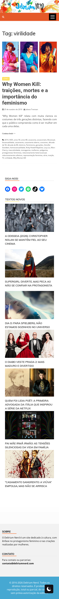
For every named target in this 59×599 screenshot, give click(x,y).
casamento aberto (32, 142)
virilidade (8, 158)
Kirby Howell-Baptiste (34, 147)
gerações (39, 145)
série (45, 155)
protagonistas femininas (11, 153)
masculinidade (14, 150)
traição (51, 155)
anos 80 (24, 140)
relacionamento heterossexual (34, 153)
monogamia (26, 150)
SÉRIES (6, 78)
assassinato (42, 140)
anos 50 (17, 140)
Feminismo (30, 145)
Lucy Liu (47, 147)
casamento (19, 142)
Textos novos (15, 199)
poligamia (44, 150)
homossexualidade (17, 147)
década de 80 (12, 145)
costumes (44, 142)
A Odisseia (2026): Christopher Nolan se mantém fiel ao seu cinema (26, 239)
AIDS (11, 140)
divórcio (22, 145)
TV (3, 158)
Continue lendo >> (8, 134)
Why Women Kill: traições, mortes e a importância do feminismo (25, 93)
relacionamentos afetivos (12, 155)
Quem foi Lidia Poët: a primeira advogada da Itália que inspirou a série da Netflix (28, 404)
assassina (32, 140)
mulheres (35, 150)
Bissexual (51, 140)
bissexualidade (8, 142)
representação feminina (32, 155)
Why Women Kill (19, 158)
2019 (6, 140)
